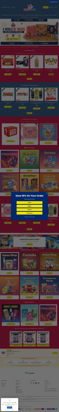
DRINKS (29, 206)
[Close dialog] (47, 193)
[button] (53, 2)
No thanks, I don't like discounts (30, 216)
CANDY (29, 202)
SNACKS (29, 209)
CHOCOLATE (29, 213)
